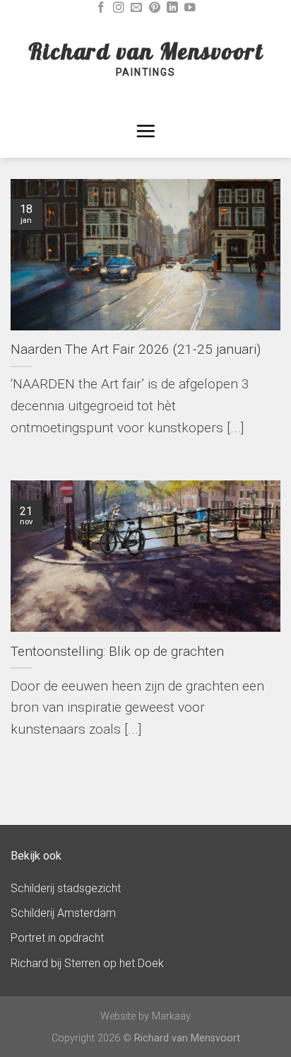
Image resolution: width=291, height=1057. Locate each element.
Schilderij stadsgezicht (66, 888)
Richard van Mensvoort (145, 51)
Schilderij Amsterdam (63, 913)
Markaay (171, 1016)
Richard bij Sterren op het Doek (87, 963)
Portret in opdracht (57, 938)
